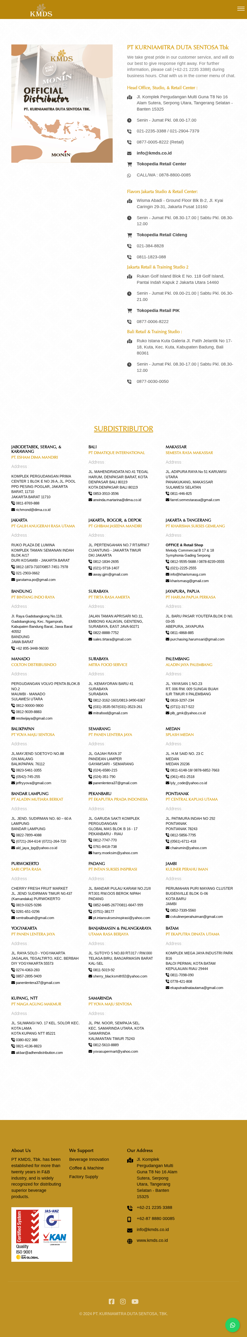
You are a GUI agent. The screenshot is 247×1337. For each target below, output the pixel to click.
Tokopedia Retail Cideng (162, 234)
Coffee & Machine (86, 1168)
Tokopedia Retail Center (161, 164)
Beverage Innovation (89, 1159)
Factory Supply (83, 1176)
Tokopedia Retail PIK (158, 310)
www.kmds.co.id (152, 1240)
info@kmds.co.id (153, 1229)
